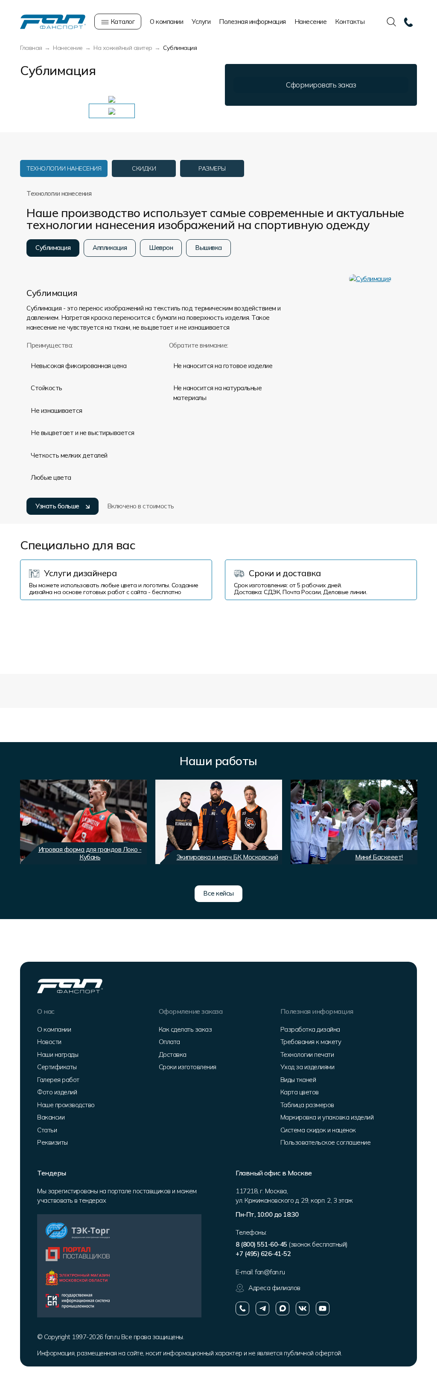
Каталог (121, 21)
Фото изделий (57, 1092)
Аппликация (110, 248)
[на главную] (53, 21)
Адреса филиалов (274, 1288)
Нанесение (310, 21)
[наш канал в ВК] (302, 1308)
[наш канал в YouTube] (322, 1308)
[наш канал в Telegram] (262, 1308)
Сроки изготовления (187, 1067)
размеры (212, 168)
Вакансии (50, 1117)
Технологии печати (307, 1054)
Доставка (172, 1054)
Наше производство (66, 1105)
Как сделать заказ (185, 1029)
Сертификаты (57, 1067)
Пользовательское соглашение (325, 1142)
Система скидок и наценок (318, 1130)
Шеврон (161, 248)
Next (406, 822)
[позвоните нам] (242, 1308)
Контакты (349, 21)
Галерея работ (58, 1080)
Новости (49, 1042)
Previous (26, 822)
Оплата (169, 1042)
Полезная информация (252, 21)
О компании (166, 21)
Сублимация (52, 248)
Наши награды (57, 1054)
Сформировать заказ (321, 84)
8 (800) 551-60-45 (261, 1244)
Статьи (47, 1130)
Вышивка (208, 248)
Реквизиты (52, 1142)
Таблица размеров (307, 1105)
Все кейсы (218, 893)
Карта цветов (299, 1092)
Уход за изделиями (307, 1067)
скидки (144, 168)
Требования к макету (310, 1042)
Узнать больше (57, 506)
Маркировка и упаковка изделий (327, 1117)
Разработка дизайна (310, 1029)
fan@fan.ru (270, 1272)
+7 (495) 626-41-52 (263, 1254)
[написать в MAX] (282, 1308)
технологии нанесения (63, 168)
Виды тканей (298, 1080)
